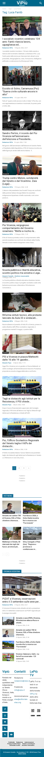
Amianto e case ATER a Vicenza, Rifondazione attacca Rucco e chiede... (28, 620)
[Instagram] (5, 715)
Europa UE (6, 174)
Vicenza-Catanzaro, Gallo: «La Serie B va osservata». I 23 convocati (27, 656)
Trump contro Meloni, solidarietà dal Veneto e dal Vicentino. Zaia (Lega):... (20, 181)
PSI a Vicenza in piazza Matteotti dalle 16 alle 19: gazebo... (20, 358)
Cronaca (5, 352)
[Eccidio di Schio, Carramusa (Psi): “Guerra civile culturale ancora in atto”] (22, 75)
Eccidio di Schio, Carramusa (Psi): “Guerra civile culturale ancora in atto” (20, 91)
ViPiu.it (33, 694)
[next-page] (29, 468)
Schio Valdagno (7, 84)
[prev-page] (3, 554)
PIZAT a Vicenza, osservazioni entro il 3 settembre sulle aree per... (21, 600)
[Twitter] (5, 734)
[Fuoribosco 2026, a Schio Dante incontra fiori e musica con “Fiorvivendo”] (32, 507)
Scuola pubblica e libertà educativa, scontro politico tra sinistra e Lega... (21, 271)
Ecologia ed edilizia (29, 538)
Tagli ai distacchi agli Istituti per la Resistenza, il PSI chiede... (21, 400)
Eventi (25, 512)
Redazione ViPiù (7, 48)
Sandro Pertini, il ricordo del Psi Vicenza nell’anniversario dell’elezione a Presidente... (19, 136)
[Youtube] (11, 734)
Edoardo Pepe (6, 363)
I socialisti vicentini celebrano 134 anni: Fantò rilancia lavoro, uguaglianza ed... (21, 41)
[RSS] (5, 728)
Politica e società (8, 129)
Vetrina (5, 34)
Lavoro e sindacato (8, 512)
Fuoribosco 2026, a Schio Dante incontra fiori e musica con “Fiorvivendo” (28, 644)
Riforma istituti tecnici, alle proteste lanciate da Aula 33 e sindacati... (22, 316)
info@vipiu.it (19, 690)
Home (4, 9)
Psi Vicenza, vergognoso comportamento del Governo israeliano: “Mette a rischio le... (19, 228)
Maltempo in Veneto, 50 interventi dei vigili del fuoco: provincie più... (11, 544)
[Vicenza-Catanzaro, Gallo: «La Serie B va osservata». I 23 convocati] (8, 657)
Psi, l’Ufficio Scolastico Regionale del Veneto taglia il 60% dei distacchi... (20, 443)
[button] (4, 3)
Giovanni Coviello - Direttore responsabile (15, 276)
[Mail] (5, 721)
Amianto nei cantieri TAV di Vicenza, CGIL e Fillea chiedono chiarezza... (11, 518)
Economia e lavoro (8, 436)
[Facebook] (5, 709)
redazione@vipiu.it (22, 681)
